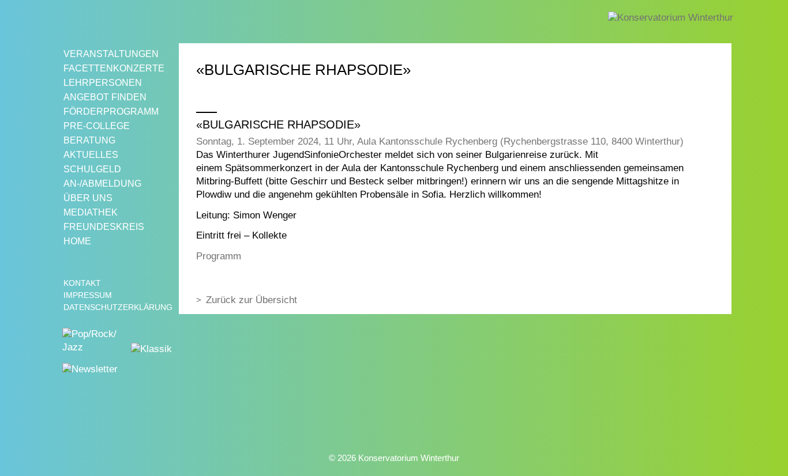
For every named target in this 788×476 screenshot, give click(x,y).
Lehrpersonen (102, 83)
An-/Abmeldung (102, 183)
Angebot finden (105, 97)
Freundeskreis (103, 227)
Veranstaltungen (111, 54)
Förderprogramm (111, 111)
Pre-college (96, 126)
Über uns (87, 198)
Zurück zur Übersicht (251, 299)
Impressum (87, 295)
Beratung (89, 140)
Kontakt (82, 283)
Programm (218, 256)
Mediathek (90, 212)
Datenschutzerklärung (117, 307)
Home (77, 241)
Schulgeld (92, 169)
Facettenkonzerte (113, 68)
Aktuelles (90, 155)
